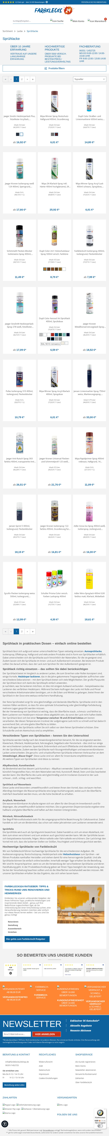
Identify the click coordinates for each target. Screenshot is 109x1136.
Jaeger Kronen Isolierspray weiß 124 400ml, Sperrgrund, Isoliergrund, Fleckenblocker (19, 185)
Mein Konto (80, 1066)
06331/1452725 (12, 1065)
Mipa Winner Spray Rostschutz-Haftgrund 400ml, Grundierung (54, 117)
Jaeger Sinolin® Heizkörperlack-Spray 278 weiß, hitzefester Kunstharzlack (19, 325)
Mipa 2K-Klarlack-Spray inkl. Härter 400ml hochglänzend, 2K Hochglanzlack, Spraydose (54, 185)
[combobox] (31, 21)
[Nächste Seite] (27, 79)
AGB (41, 1066)
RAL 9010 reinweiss (50, 344)
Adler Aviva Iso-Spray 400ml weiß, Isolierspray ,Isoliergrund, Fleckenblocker (89, 527)
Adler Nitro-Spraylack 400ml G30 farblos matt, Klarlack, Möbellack (89, 595)
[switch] (100, 1126)
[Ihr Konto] (77, 21)
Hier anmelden (45, 1034)
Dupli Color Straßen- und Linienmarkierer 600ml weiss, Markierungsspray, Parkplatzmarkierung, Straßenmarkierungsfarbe (89, 117)
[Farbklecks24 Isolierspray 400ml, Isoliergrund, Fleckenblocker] (89, 235)
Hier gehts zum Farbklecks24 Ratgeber (25, 939)
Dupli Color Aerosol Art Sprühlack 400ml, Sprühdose (54, 320)
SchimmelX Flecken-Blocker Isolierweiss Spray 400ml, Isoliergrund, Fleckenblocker (19, 252)
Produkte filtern (56, 68)
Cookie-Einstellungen (48, 1078)
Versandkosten (48, 1130)
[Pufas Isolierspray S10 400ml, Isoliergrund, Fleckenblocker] (19, 375)
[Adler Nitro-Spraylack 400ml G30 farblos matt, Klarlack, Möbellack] (89, 577)
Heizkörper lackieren (29, 676)
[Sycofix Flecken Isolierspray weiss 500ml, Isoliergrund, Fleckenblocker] (19, 577)
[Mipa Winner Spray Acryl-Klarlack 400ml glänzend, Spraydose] (54, 375)
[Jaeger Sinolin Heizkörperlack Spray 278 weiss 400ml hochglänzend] (19, 302)
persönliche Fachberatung (93, 2)
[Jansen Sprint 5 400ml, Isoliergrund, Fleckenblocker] (19, 510)
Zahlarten (79, 1078)
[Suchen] (56, 21)
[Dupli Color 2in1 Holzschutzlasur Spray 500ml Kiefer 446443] (54, 235)
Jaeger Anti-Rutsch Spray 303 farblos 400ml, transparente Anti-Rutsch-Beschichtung (19, 460)
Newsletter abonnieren (85, 1070)
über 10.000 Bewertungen (30, 2)
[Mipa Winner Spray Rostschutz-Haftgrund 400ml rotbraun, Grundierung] (54, 100)
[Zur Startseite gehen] (54, 12)
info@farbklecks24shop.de (17, 1062)
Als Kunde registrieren (85, 1062)
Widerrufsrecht (46, 1062)
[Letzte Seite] (32, 79)
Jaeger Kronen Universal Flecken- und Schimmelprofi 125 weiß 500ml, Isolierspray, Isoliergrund (54, 460)
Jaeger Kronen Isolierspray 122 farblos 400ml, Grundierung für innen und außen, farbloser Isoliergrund (54, 527)
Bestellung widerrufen (14, 1085)
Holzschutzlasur (71, 854)
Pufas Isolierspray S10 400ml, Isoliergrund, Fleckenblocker (19, 392)
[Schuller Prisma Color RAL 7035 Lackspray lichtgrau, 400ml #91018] (54, 577)
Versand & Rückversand (86, 1074)
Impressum (44, 1074)
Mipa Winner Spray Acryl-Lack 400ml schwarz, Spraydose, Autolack (89, 185)
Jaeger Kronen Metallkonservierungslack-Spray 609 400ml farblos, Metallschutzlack (89, 325)
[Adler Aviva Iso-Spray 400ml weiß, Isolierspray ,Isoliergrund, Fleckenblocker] (89, 510)
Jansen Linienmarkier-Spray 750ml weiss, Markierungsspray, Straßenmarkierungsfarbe (89, 392)
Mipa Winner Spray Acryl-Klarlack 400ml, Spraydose (54, 392)
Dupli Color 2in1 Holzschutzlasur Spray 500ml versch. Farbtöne (54, 252)
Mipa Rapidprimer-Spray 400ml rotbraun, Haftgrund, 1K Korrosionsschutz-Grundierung (89, 460)
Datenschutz (44, 1070)
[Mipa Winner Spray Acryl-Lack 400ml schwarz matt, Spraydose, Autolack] (89, 167)
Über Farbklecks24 (83, 1082)
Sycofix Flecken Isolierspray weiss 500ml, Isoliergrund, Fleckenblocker (19, 595)
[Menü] (5, 21)
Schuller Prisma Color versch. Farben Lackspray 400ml (54, 595)
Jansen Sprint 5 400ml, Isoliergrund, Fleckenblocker (19, 527)
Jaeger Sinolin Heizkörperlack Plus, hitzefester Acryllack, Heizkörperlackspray (19, 117)
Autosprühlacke (93, 651)
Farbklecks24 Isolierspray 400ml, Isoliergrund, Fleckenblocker (89, 252)
